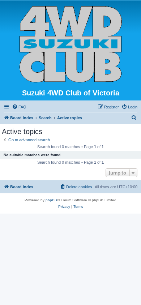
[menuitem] (19, 107)
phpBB (51, 200)
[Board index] (70, 44)
